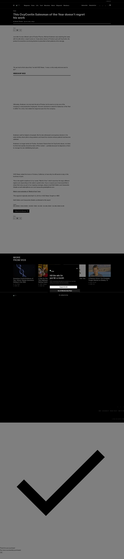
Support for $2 (63, 287)
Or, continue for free (63, 295)
